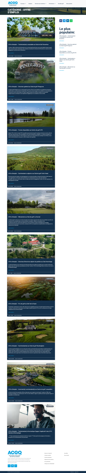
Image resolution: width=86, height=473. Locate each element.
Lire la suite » (11, 53)
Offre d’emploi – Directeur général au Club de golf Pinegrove (26, 86)
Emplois (30, 3)
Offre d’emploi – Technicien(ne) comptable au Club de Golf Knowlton (28, 44)
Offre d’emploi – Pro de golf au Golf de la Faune (22, 303)
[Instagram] (15, 465)
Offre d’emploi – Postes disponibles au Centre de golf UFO (25, 130)
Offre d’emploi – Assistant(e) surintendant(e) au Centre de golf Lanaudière (30, 389)
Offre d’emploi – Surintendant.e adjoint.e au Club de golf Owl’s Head (28, 173)
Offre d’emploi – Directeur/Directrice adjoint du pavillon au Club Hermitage (30, 261)
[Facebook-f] (9, 465)
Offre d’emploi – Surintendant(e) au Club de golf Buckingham (26, 346)
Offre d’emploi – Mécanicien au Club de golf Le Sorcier (24, 217)
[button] (60, 20)
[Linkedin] (12, 465)
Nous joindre (69, 3)
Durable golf (61, 3)
